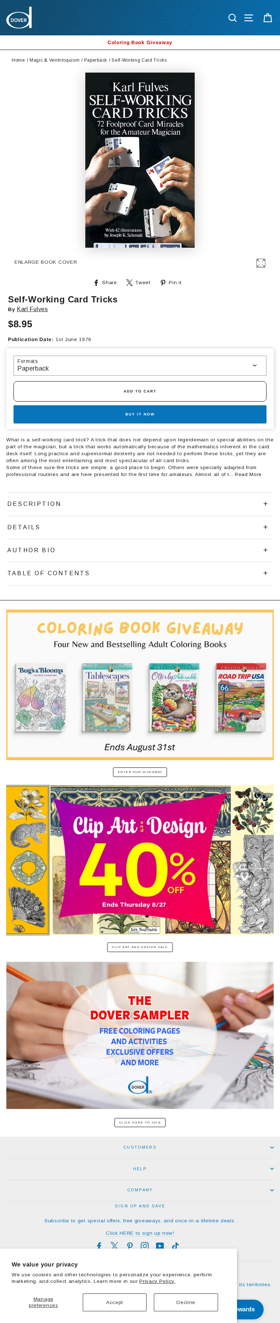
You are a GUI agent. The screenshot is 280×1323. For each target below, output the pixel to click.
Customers (140, 1147)
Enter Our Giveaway (140, 772)
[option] (140, 42)
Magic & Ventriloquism (54, 60)
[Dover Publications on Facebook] (99, 1246)
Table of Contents (48, 573)
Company (140, 1190)
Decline (185, 1302)
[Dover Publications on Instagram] (145, 1246)
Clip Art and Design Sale (140, 947)
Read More (248, 474)
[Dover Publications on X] (114, 1246)
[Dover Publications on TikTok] (175, 1246)
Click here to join (140, 1122)
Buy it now (140, 414)
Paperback (95, 60)
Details (23, 527)
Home (18, 60)
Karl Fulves (32, 309)
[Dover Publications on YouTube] (160, 1246)
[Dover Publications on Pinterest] (130, 1246)
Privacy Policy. (157, 1281)
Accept (114, 1302)
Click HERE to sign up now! (140, 1233)
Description (34, 504)
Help (140, 1169)
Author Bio (31, 550)
